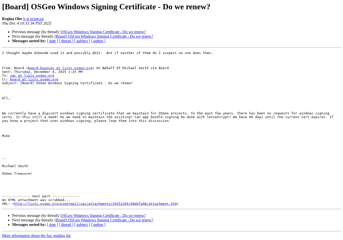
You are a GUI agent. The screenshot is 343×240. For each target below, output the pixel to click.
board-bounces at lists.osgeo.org (60, 68)
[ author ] (98, 41)
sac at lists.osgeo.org (32, 75)
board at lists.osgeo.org (34, 79)
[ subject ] (82, 41)
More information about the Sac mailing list (36, 235)
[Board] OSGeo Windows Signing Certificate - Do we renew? (103, 36)
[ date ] (52, 41)
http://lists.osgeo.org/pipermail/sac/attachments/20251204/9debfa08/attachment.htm (95, 204)
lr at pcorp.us (33, 19)
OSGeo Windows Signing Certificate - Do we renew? (103, 32)
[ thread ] (66, 41)
